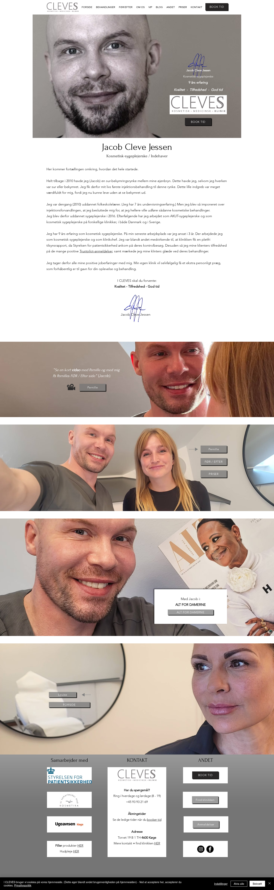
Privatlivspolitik (22, 885)
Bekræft (257, 884)
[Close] (269, 883)
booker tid (154, 820)
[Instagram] (200, 849)
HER (80, 845)
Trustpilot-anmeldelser (96, 251)
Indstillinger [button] (221, 884)
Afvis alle (239, 884)
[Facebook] (210, 849)
